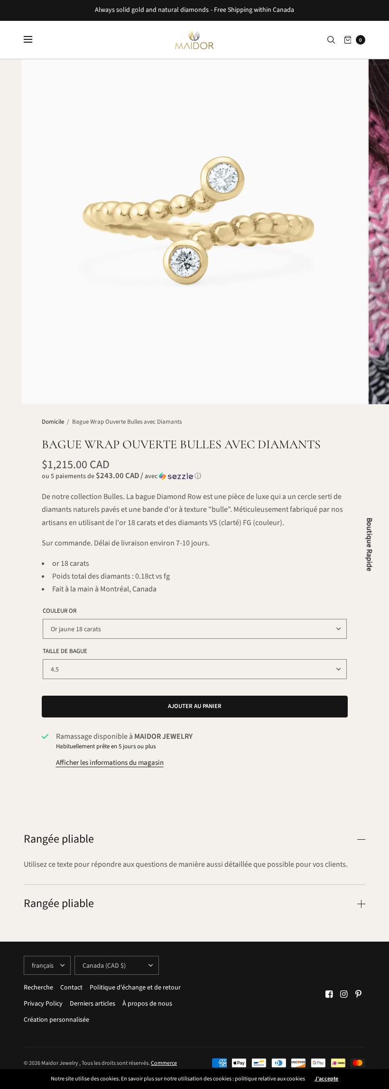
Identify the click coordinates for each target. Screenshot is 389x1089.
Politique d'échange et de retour (135, 987)
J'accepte (326, 1079)
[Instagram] (344, 994)
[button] (195, 476)
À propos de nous (147, 1003)
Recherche (38, 987)
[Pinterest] (358, 994)
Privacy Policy (43, 1003)
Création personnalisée (56, 1020)
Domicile (53, 421)
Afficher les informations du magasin (110, 762)
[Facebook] (329, 994)
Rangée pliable (59, 839)
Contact (71, 987)
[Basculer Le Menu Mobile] (34, 39)
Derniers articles (92, 1003)
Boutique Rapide (369, 545)
